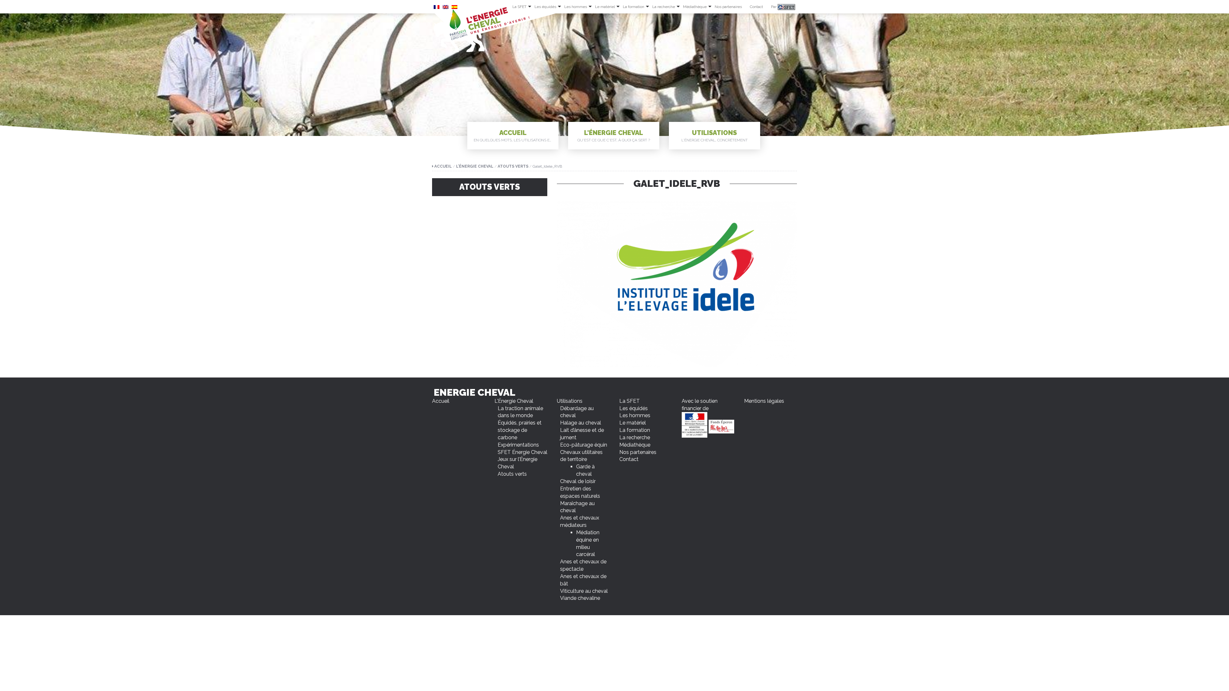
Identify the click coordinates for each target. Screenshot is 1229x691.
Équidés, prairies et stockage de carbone (520, 430)
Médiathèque (695, 6)
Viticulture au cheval (584, 591)
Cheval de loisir (578, 481)
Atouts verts (513, 166)
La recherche (663, 6)
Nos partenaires (728, 6)
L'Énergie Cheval (613, 135)
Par (774, 6)
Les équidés (545, 6)
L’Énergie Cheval (475, 166)
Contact (756, 6)
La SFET (519, 6)
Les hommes (575, 6)
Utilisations (714, 135)
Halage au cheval (580, 423)
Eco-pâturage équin (583, 445)
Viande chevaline (580, 598)
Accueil (514, 135)
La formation (633, 6)
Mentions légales (764, 401)
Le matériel (605, 6)
